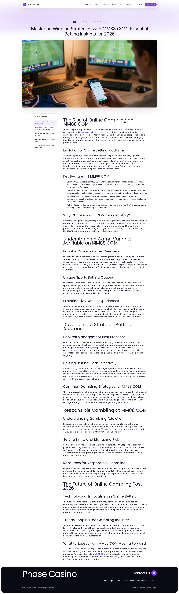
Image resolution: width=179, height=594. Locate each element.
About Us (135, 588)
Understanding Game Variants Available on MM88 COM (44, 128)
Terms (148, 588)
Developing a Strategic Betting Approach (44, 134)
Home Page (108, 580)
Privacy (142, 588)
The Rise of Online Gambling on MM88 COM (45, 122)
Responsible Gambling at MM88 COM (45, 140)
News (118, 580)
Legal (154, 588)
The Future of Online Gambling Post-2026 (44, 146)
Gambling (103, 22)
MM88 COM (86, 132)
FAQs (125, 580)
